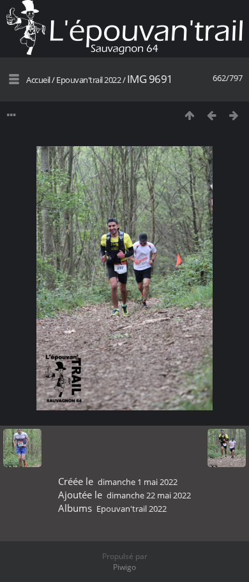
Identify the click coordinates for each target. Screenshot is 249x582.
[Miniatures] (189, 115)
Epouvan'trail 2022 (88, 80)
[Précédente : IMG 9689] (211, 115)
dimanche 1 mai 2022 (137, 482)
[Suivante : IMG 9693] (234, 115)
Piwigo (124, 567)
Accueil (38, 80)
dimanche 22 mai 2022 (149, 495)
